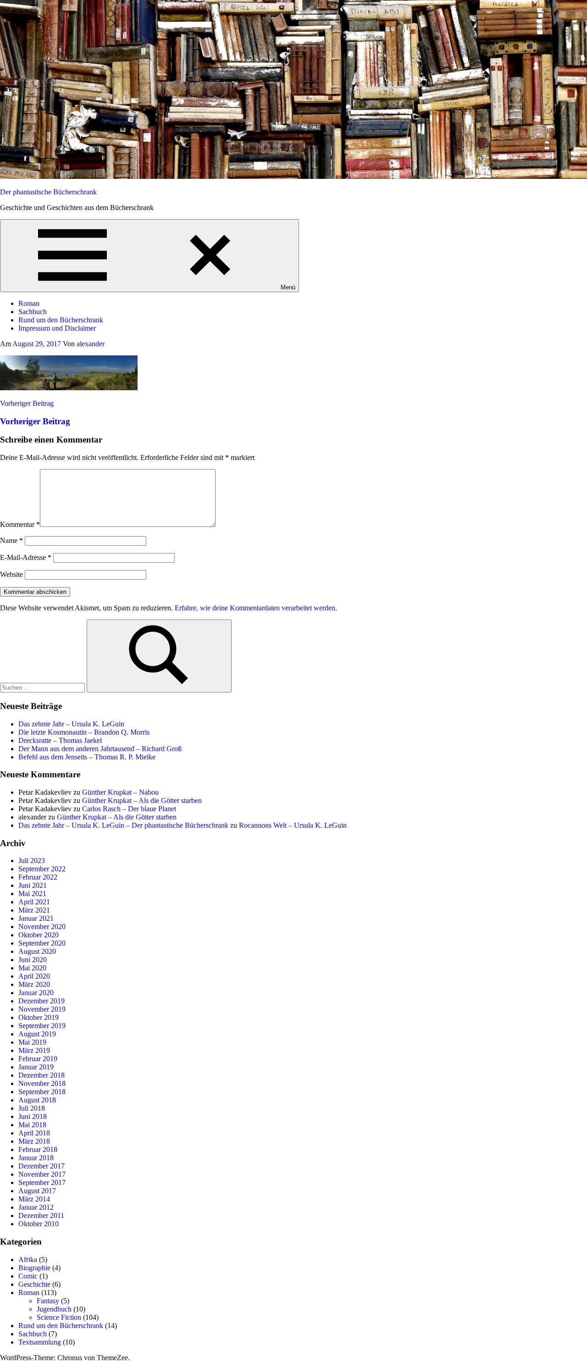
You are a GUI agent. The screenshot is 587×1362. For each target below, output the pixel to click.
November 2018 (42, 1083)
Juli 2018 (31, 1108)
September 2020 (42, 943)
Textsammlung (39, 1342)
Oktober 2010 (38, 1224)
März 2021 (34, 910)
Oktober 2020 (38, 935)
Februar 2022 (37, 877)
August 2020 (37, 951)
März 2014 (34, 1199)
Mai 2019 (32, 1042)
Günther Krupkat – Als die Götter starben (142, 800)
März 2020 (34, 984)
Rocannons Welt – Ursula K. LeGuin (293, 825)
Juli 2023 (31, 860)
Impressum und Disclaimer (57, 328)
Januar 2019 (36, 1067)
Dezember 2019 (41, 1001)
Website (11, 574)
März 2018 (34, 1141)
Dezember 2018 (41, 1075)
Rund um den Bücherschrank (60, 320)
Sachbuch (32, 312)
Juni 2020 (32, 959)
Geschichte (34, 1284)
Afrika (27, 1259)
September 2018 (42, 1092)
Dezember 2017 (41, 1166)
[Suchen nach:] (43, 687)
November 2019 (42, 1009)
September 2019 (42, 1026)
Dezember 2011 (41, 1215)
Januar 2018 (36, 1158)
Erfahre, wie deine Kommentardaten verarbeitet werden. (256, 608)
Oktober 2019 (38, 1017)
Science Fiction (59, 1317)
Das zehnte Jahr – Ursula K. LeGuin (71, 724)
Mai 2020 (32, 968)
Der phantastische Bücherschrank (48, 192)
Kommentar (20, 524)
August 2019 (37, 1034)
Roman (28, 303)
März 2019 (34, 1050)
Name (11, 540)
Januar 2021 (36, 918)
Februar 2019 (37, 1059)
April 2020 (34, 976)
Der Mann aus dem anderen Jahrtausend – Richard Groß (100, 749)
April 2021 (34, 902)
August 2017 (37, 1191)
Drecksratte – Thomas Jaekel (60, 740)
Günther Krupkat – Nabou (120, 792)
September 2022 (42, 869)
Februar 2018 (37, 1149)
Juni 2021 (32, 885)
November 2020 (42, 926)
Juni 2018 (32, 1116)
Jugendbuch (54, 1309)
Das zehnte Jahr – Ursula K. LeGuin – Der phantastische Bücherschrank (123, 825)
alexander (91, 344)
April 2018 (34, 1133)
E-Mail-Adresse (25, 557)
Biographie (34, 1268)
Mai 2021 (32, 893)
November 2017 (42, 1174)
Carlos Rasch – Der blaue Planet (129, 809)
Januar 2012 (36, 1207)
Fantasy (48, 1301)
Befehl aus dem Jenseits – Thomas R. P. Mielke (86, 757)
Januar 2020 (36, 993)
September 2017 (42, 1182)
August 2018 (37, 1100)
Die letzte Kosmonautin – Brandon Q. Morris (84, 732)
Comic (28, 1276)
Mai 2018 (32, 1125)
